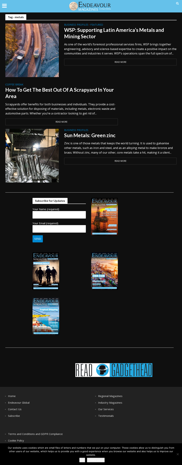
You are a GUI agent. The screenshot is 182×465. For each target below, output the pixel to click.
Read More (120, 62)
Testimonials (106, 415)
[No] (177, 454)
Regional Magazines (110, 396)
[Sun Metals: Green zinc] (32, 155)
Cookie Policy (16, 440)
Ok (82, 460)
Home (12, 396)
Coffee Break (14, 84)
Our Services (106, 409)
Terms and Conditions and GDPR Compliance (35, 434)
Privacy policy (95, 460)
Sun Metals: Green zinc (90, 135)
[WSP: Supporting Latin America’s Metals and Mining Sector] (32, 50)
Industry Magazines (110, 402)
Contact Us (15, 409)
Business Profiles (76, 24)
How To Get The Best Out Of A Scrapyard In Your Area (59, 93)
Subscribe (14, 415)
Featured (96, 24)
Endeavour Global (19, 402)
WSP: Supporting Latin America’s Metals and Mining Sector (114, 33)
